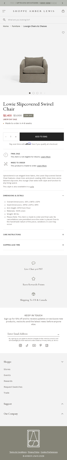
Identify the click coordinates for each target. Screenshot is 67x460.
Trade (6, 393)
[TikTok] (27, 345)
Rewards (8, 381)
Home (6, 26)
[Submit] (4, 20)
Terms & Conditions (18, 452)
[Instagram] (20, 345)
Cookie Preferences (49, 452)
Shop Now (45, 3)
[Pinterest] (41, 345)
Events (7, 375)
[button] (63, 32)
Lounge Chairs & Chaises (35, 26)
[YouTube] (34, 345)
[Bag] (63, 11)
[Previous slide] (4, 3)
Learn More (45, 157)
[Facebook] (46, 345)
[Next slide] (62, 3)
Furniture (16, 26)
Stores (7, 369)
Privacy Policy (33, 452)
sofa (32, 187)
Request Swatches (13, 387)
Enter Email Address (17, 330)
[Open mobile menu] (4, 11)
